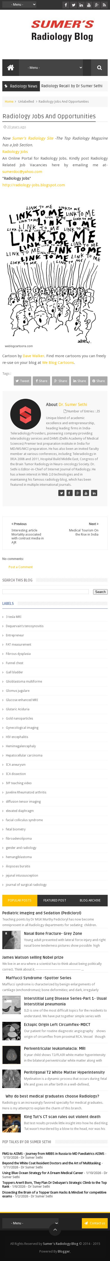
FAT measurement (18, 644)
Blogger (64, 1251)
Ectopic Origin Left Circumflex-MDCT (57, 1024)
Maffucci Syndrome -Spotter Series (38, 978)
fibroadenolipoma (19, 838)
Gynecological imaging (22, 728)
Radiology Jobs (15, 151)
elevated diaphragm (20, 811)
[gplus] (96, 5)
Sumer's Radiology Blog (60, 1244)
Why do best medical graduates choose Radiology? (52, 1096)
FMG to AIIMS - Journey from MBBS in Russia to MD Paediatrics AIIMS (53, 1154)
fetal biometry (16, 829)
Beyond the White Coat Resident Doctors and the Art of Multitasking (51, 1163)
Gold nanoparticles (19, 718)
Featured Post (54, 900)
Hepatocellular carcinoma (24, 755)
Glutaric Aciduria (17, 709)
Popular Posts (19, 900)
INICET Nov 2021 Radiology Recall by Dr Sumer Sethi (50, 86)
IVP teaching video (19, 783)
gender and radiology (21, 848)
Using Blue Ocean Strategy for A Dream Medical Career (42, 1173)
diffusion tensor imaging (23, 801)
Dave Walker (33, 356)
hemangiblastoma (19, 857)
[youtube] (88, 5)
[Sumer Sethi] (61, 493)
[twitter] (73, 5)
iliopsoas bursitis (18, 866)
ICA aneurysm (16, 765)
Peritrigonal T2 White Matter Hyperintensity (64, 1072)
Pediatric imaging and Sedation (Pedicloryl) (41, 913)
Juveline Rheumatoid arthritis (26, 792)
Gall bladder (14, 672)
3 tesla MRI (13, 617)
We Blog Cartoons (58, 362)
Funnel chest (14, 663)
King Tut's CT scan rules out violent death (62, 1116)
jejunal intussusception (22, 875)
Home (9, 101)
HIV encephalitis (17, 737)
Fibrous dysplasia (18, 654)
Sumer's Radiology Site (32, 138)
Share (43, 381)
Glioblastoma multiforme (24, 681)
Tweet (24, 381)
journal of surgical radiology (26, 885)
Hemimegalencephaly (21, 746)
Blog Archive (90, 900)
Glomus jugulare (17, 691)
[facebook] (65, 5)
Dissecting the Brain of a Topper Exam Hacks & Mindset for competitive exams (54, 1194)
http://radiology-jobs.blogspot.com (33, 185)
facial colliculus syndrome (24, 820)
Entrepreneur (15, 635)
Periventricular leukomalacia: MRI (54, 1048)
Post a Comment (21, 567)
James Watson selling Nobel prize (32, 957)
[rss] (104, 5)
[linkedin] (81, 5)
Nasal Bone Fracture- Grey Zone (53, 933)
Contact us (97, 1223)
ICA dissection (16, 774)
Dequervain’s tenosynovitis (24, 626)
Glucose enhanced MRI (22, 700)
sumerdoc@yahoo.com (22, 171)
